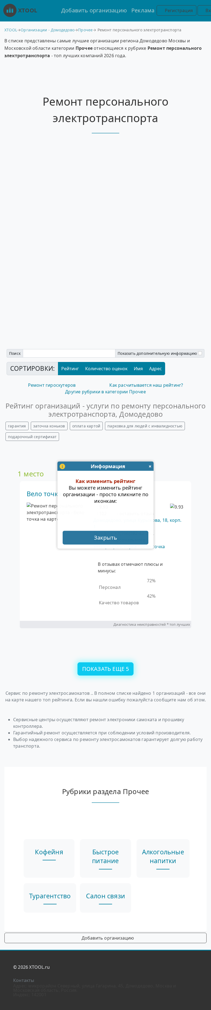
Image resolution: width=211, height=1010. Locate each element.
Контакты (23, 980)
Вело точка (44, 493)
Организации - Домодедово (47, 29)
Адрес (155, 369)
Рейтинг (70, 369)
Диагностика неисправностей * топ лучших (151, 624)
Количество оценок (106, 369)
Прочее (85, 29)
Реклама (142, 10)
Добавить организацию (94, 10)
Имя (138, 369)
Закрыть (105, 537)
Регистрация (178, 10)
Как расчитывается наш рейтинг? (146, 385)
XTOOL (27, 10)
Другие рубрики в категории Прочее (105, 392)
